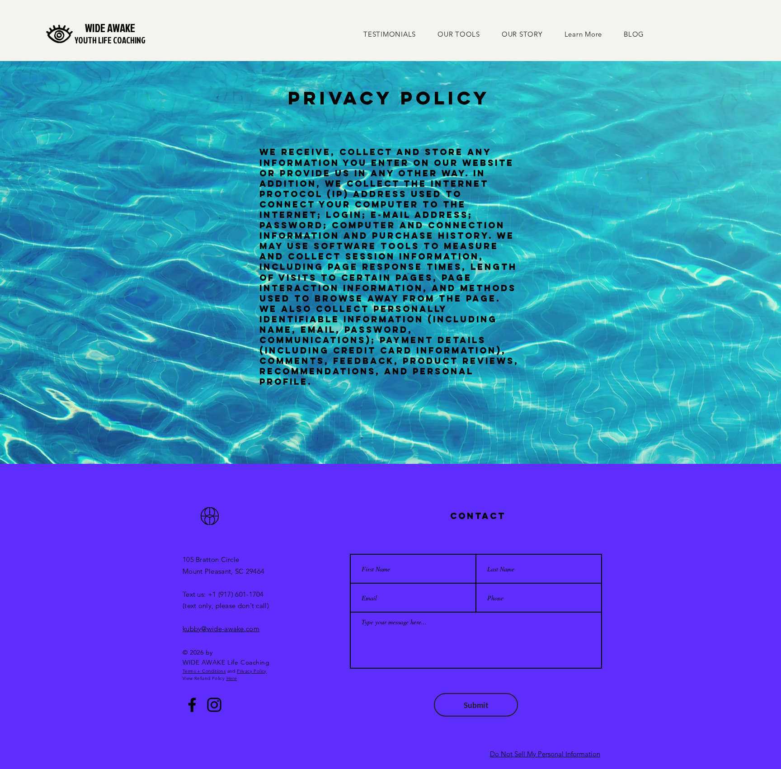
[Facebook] (192, 704)
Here (231, 678)
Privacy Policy (252, 671)
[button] (583, 34)
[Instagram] (214, 704)
